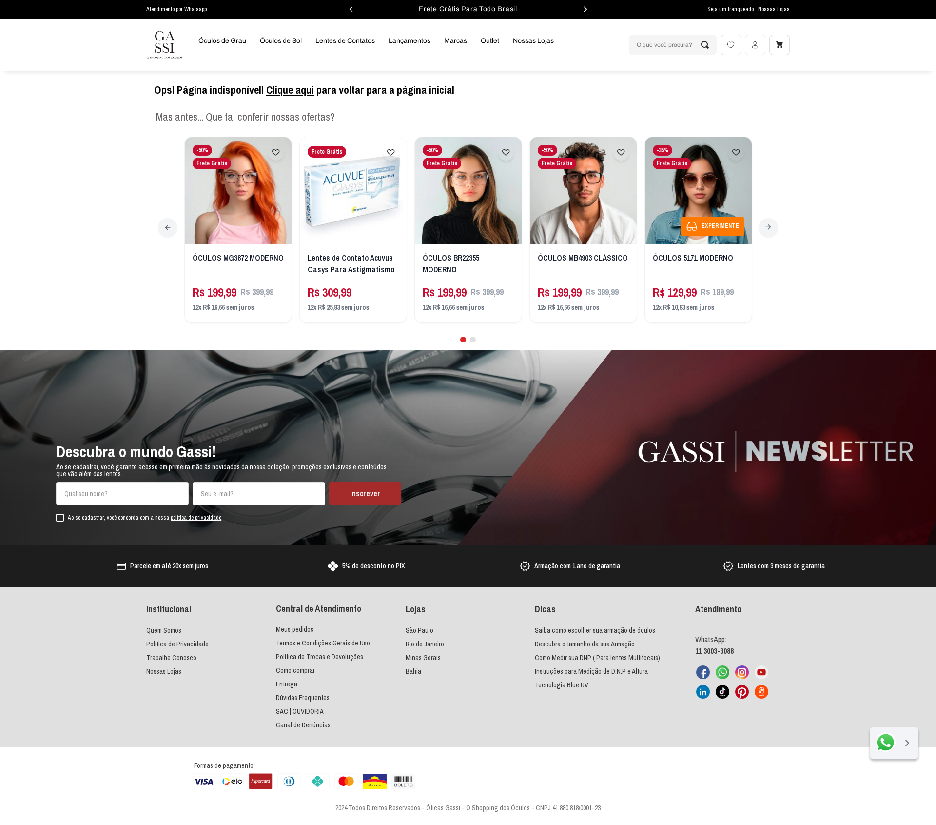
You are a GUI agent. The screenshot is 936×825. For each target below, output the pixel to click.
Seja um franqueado (731, 9)
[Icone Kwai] (761, 692)
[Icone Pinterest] (742, 692)
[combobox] (673, 45)
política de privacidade (196, 518)
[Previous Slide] (167, 228)
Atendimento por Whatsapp (176, 9)
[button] (463, 339)
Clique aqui (290, 89)
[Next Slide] (768, 228)
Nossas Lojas (774, 9)
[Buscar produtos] (705, 45)
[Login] (755, 45)
